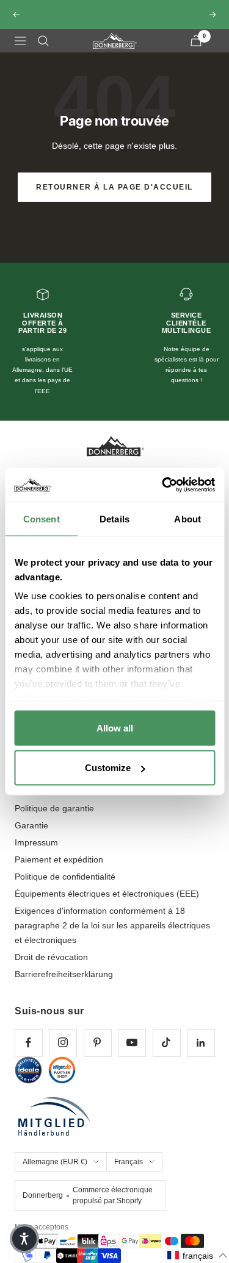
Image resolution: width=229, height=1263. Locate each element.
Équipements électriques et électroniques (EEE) (107, 904)
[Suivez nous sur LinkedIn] (200, 1053)
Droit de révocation (51, 968)
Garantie (31, 836)
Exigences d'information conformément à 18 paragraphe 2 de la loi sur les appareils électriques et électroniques (112, 936)
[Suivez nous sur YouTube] (131, 1053)
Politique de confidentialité (65, 887)
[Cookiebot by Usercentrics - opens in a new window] (163, 485)
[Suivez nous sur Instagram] (62, 1053)
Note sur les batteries (56, 802)
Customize (108, 768)
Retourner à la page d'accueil (114, 198)
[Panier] (196, 51)
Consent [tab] (41, 518)
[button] (197, 1255)
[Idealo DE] (28, 1081)
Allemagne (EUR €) (55, 1173)
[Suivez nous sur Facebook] (28, 1053)
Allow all (114, 727)
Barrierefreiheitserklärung (64, 985)
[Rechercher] (43, 51)
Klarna (121, 31)
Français (128, 1173)
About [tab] (187, 518)
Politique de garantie (54, 819)
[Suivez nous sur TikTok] (166, 1053)
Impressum (36, 853)
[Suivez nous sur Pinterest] (97, 1053)
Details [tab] (114, 518)
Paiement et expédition (59, 870)
